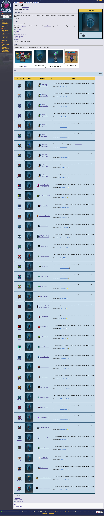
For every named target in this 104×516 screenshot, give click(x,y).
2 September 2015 (64, 358)
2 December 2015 (64, 399)
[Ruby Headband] (29, 316)
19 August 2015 (64, 348)
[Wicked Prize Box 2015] (37, 307)
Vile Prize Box (44, 266)
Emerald (19, 450)
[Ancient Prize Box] (39, 246)
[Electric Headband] (29, 276)
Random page (5, 25)
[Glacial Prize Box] (39, 468)
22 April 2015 (63, 298)
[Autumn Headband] (29, 367)
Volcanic (19, 178)
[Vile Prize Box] (40, 266)
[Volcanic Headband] (29, 175)
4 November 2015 (64, 388)
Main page (4, 20)
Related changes (5, 45)
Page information (5, 51)
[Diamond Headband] (29, 437)
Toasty (19, 167)
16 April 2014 (63, 258)
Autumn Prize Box (44, 367)
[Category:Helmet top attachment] (83, 35)
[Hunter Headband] (29, 195)
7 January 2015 (63, 469)
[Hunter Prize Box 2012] (38, 195)
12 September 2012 (64, 207)
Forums (3, 34)
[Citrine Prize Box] (39, 387)
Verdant (19, 288)
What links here (5, 44)
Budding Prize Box (44, 286)
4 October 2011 (63, 86)
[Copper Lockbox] (39, 86)
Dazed (19, 298)
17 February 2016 (64, 419)
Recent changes (5, 23)
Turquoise (19, 399)
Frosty (19, 228)
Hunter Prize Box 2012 (44, 195)
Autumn (19, 369)
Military (19, 137)
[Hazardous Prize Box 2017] (37, 488)
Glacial (19, 470)
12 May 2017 (63, 449)
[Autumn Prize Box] (39, 367)
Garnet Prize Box (44, 407)
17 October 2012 (64, 217)
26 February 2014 (64, 247)
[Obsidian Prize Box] (38, 185)
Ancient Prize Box (44, 246)
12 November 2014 (64, 268)
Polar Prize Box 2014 (44, 235)
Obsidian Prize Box (44, 185)
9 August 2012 (63, 197)
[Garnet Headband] (29, 407)
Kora (20, 41)
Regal (19, 157)
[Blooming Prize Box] (38, 256)
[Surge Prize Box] (39, 206)
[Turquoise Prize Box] (38, 397)
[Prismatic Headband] (29, 145)
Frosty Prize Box (44, 226)
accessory (26, 9)
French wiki (4, 40)
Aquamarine (19, 429)
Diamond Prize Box (44, 437)
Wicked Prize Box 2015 (44, 307)
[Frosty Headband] (29, 226)
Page (16, 2)
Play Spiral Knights (6, 33)
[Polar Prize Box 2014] (38, 235)
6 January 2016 (63, 409)
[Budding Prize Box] (39, 286)
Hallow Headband (25, 7)
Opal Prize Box (44, 377)
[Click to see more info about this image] (23, 56)
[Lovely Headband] (29, 256)
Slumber (19, 349)
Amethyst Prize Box (44, 417)
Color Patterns (47, 26)
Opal (19, 379)
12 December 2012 (64, 227)
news (24, 66)
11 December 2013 (64, 237)
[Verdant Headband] (29, 286)
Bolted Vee (18, 29)
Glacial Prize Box (44, 468)
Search (2, 13)
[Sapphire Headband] (29, 357)
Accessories (19, 506)
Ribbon (17, 39)
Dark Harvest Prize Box (44, 216)
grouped (24, 26)
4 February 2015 (64, 278)
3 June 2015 (63, 308)
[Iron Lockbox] (40, 84)
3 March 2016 (63, 429)
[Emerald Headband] (29, 448)
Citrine (19, 389)
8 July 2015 (63, 318)
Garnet (19, 409)
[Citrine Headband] (29, 387)
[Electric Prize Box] (39, 276)
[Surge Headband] (29, 206)
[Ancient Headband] (29, 246)
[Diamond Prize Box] (38, 437)
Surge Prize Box (44, 206)
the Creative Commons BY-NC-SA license (63, 511)
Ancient (19, 248)
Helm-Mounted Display (20, 34)
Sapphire (19, 359)
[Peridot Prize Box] (39, 336)
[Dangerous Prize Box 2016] (37, 478)
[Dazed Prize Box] (39, 296)
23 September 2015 (64, 368)
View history (36, 2)
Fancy (19, 117)
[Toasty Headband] (29, 165)
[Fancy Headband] (29, 115)
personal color (78, 144)
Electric (19, 278)
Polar (19, 238)
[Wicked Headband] (29, 306)
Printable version (5, 48)
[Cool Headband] (29, 85)
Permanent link (5, 50)
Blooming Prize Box (44, 256)
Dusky (19, 107)
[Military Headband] (29, 135)
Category (16, 504)
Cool (19, 87)
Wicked (19, 308)
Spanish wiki (4, 37)
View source (29, 2)
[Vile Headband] (29, 266)
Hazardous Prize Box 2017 (44, 488)
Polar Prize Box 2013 (44, 237)
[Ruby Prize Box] (39, 316)
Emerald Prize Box (44, 448)
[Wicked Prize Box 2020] (37, 305)
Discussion (21, 2)
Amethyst (19, 419)
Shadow (19, 188)
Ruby (19, 319)
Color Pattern (18, 499)
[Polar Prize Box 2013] (38, 237)
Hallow (19, 218)
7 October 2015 (63, 378)
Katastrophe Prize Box (44, 186)
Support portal (5, 36)
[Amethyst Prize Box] (38, 417)
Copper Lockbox (44, 86)
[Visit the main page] (6, 6)
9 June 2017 (63, 459)
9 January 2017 (63, 489)
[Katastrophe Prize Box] (38, 186)
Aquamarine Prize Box (44, 427)
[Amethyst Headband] (29, 417)
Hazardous (19, 490)
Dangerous (19, 480)
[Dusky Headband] (29, 105)
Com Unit (17, 31)
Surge (19, 208)
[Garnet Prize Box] (39, 407)
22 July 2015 (63, 328)
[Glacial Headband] (29, 468)
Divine (19, 97)
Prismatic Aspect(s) (18, 24)
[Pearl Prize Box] (39, 458)
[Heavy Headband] (29, 125)
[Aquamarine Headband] (29, 427)
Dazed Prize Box (44, 296)
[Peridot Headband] (29, 336)
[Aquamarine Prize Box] (38, 427)
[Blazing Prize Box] (39, 326)
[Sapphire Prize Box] (38, 357)
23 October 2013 (64, 187)
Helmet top (87, 35)
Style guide (4, 22)
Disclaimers (51, 513)
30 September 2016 (64, 479)
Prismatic (19, 147)
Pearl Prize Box (44, 458)
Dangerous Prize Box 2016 (44, 478)
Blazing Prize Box (44, 326)
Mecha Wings (18, 37)
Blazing (19, 329)
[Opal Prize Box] (39, 377)
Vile (19, 268)
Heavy (19, 127)
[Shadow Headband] (29, 185)
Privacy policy (86, 511)
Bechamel (17, 498)
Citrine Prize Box (44, 387)
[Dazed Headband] (29, 296)
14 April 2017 (63, 439)
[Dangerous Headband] (29, 478)
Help (3, 26)
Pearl (19, 460)
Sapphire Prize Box (44, 357)
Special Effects (19, 501)
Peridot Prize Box (44, 336)
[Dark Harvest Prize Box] (37, 216)
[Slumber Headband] (29, 347)
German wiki (4, 39)
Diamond (19, 440)
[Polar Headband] (29, 236)
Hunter (19, 198)
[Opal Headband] (29, 377)
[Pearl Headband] (29, 458)
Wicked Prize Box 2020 (44, 305)
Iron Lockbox (44, 84)
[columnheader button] (19, 78)
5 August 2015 (63, 338)
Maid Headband (19, 36)
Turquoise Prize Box (44, 397)
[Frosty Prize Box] (39, 226)
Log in (100, 0)
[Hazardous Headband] (29, 488)
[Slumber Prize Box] (38, 347)
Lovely (19, 258)
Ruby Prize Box (44, 316)
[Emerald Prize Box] (38, 448)
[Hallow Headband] (29, 216)
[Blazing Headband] (29, 326)
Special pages (5, 47)
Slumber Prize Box (44, 347)
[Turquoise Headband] (29, 397)
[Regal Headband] (29, 155)
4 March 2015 (63, 288)
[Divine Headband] (29, 95)
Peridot (19, 339)
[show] (100, 73)
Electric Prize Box (44, 276)
